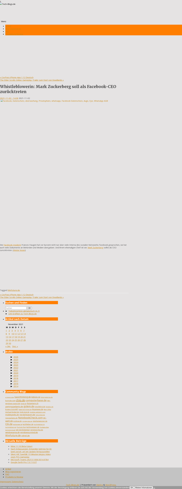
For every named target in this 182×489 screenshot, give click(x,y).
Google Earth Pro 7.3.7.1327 (24, 462)
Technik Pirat (21, 427)
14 (24, 333)
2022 (15, 367)
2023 (15, 365)
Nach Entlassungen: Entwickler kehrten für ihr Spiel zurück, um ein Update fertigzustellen (31, 450)
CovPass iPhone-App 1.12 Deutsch (16, 77)
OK (30, 308)
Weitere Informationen (143, 488)
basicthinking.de (23, 397)
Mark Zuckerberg (95, 247)
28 (24, 340)
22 (7, 340)
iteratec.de (49, 407)
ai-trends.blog (9, 397)
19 (18, 337)
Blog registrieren (13, 28)
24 (13, 340)
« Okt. (8, 346)
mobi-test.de (24, 412)
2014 (15, 386)
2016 (15, 383)
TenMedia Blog (44, 427)
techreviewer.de (32, 427)
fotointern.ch (32, 403)
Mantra (99, 484)
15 (7, 337)
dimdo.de (23, 404)
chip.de (20, 400)
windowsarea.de (12, 432)
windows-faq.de (36, 430)
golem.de (29, 406)
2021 (15, 370)
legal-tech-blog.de (25, 409)
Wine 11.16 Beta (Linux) (21, 446)
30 (10, 343)
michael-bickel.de (12, 412)
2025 (15, 359)
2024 (15, 362)
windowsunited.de (29, 432)
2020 (15, 373)
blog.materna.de (47, 397)
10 (13, 333)
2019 (15, 375)
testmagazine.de (10, 430)
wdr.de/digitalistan (23, 430)
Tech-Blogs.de (72, 484)
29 (7, 343)
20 (21, 337)
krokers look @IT (11, 409)
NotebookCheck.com (30, 417)
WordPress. (110, 484)
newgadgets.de (11, 418)
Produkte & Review (14, 34)
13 (21, 333)
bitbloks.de (35, 397)
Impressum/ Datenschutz (11, 481)
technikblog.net (10, 427)
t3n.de (9, 424)
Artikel (8, 26)
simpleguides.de (27, 421)
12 (18, 333)
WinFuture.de (14, 290)
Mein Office (47, 409)
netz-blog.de (40, 415)
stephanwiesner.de (40, 421)
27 (21, 340)
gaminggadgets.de (14, 406)
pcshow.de (17, 421)
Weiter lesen (19, 250)
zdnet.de (25, 435)
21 (24, 337)
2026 (15, 357)
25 (16, 340)
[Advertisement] (91, 56)
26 (18, 340)
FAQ (7, 31)
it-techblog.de (40, 407)
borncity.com (10, 400)
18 (16, 337)
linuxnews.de (37, 409)
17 (13, 337)
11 (16, 333)
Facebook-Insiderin (12, 244)
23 (10, 340)
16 (10, 337)
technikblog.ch (39, 424)
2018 (15, 378)
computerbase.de (36, 400)
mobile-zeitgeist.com (37, 412)
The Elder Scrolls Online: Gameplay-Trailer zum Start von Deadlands (32, 80)
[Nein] (154, 488)
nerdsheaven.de (27, 414)
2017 (15, 381)
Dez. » (15, 346)
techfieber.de (28, 424)
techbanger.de (17, 424)
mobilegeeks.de (12, 414)
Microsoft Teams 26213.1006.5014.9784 (29, 459)
